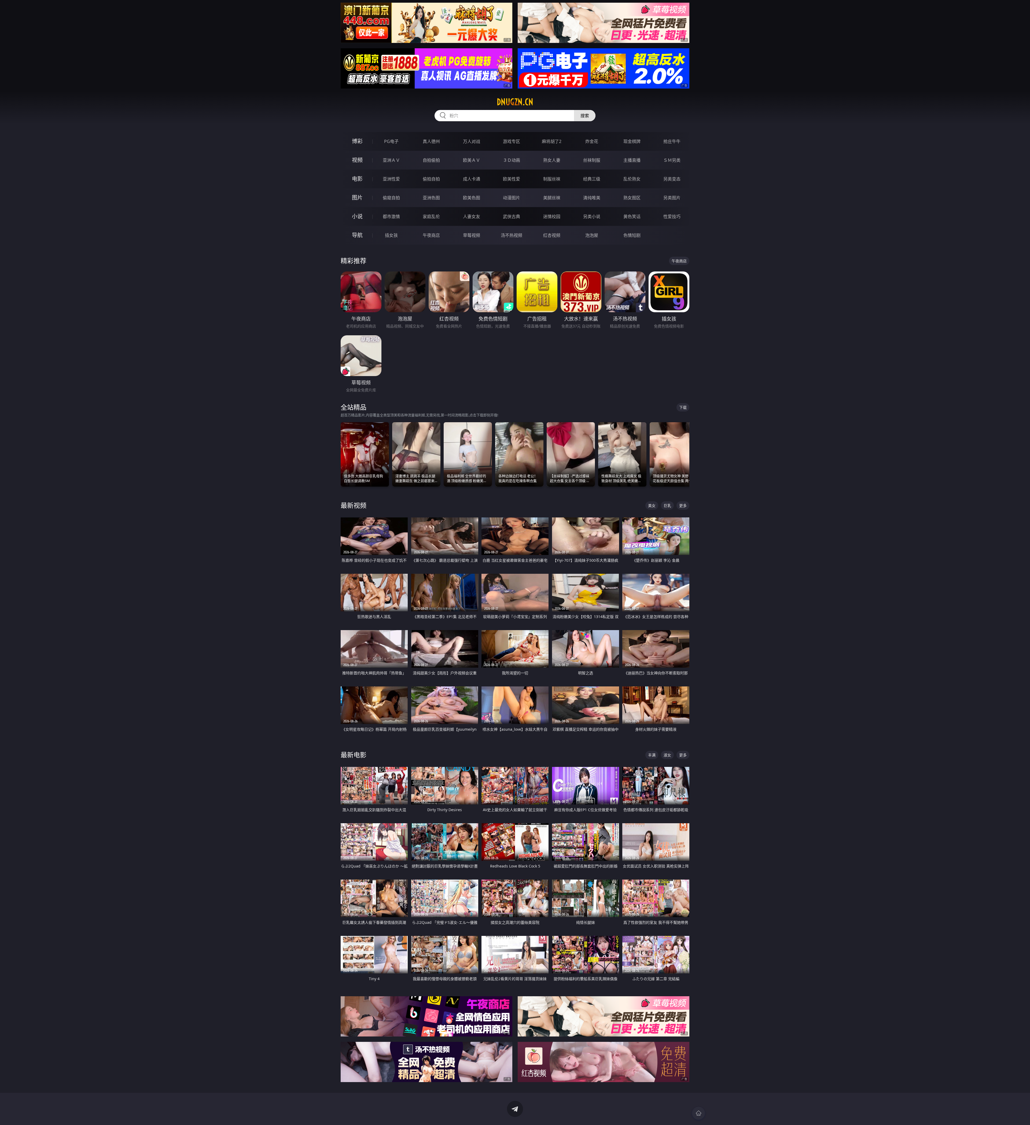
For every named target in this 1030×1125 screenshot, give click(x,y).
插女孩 (391, 235)
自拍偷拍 (431, 160)
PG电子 (391, 141)
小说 (357, 216)
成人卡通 (471, 179)
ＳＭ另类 (671, 160)
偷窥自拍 (391, 198)
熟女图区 (632, 198)
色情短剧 (632, 235)
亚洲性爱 (391, 179)
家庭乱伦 (431, 216)
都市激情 (391, 216)
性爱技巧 (671, 216)
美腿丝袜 (551, 198)
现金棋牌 (632, 141)
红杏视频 (551, 235)
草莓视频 (471, 235)
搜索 (584, 116)
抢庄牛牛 (671, 141)
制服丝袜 (551, 179)
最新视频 (353, 505)
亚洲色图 (431, 198)
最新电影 (353, 754)
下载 (683, 407)
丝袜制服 (591, 160)
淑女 (667, 755)
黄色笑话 (632, 216)
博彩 (357, 141)
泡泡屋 (591, 235)
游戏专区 (511, 141)
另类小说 (591, 216)
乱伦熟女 (632, 179)
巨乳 (667, 505)
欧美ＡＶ (471, 160)
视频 (357, 160)
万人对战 (471, 141)
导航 (357, 235)
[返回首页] (698, 1113)
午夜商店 (431, 235)
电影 (357, 178)
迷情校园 (551, 216)
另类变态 (671, 179)
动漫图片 (511, 198)
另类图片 (671, 198)
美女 (652, 505)
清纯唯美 (591, 198)
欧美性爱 (511, 179)
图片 (357, 197)
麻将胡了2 (551, 141)
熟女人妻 (551, 160)
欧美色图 (471, 198)
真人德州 (431, 141)
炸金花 (591, 141)
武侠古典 (511, 216)
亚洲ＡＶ (391, 160)
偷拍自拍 (431, 179)
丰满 (652, 755)
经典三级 (591, 179)
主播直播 (632, 160)
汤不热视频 (511, 235)
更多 (683, 505)
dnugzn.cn (515, 102)
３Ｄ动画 (511, 160)
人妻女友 (471, 216)
